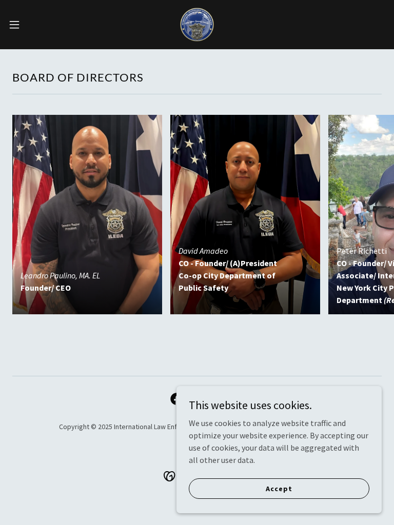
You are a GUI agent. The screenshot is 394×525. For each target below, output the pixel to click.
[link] (197, 24)
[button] (33, 24)
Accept (279, 488)
